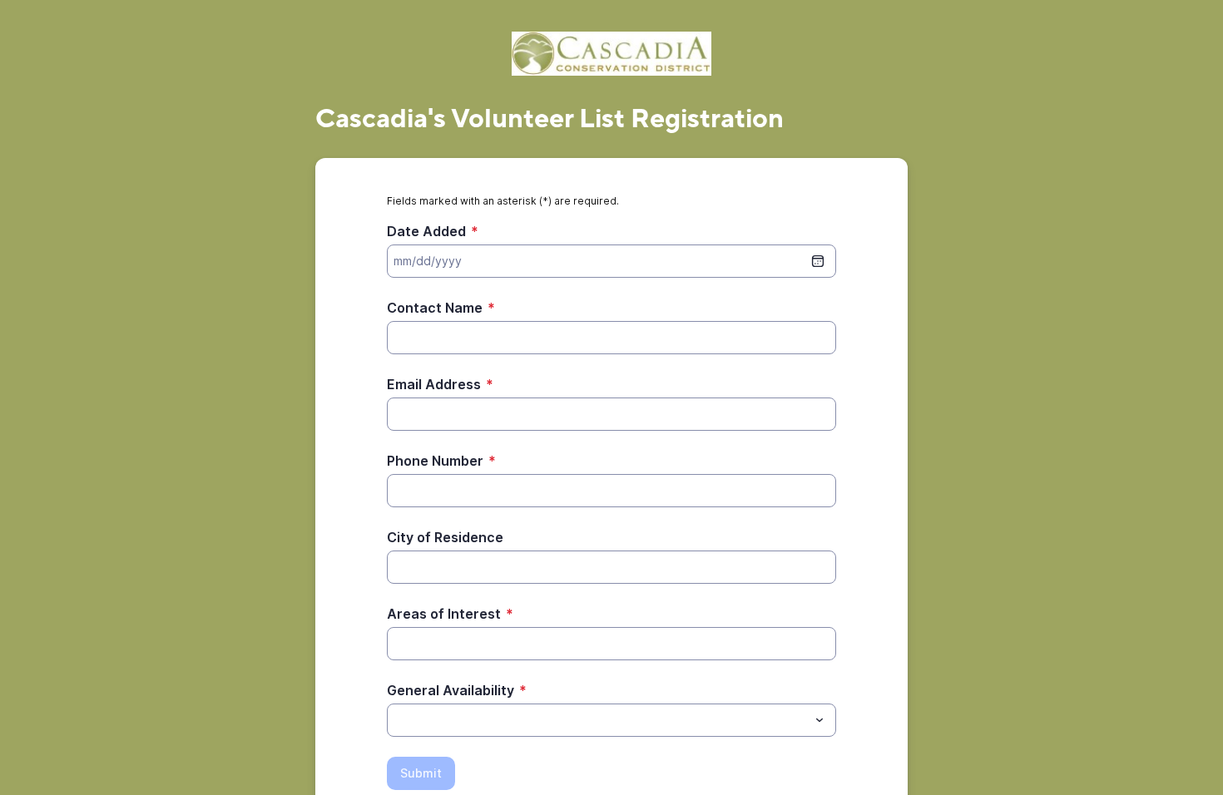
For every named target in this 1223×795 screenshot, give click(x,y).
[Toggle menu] (819, 720)
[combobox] (611, 720)
